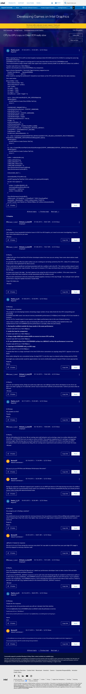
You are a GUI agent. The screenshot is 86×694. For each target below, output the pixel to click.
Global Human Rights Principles (26, 687)
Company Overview (20, 670)
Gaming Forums (18, 30)
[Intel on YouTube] (27, 676)
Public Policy (17, 672)
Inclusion (74, 670)
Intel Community (8, 30)
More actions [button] (74, 40)
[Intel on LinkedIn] (22, 676)
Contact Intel (31, 670)
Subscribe (76, 35)
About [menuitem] (17, 7)
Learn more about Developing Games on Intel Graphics (43, 27)
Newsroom (39, 670)
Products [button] (12, 3)
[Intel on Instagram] (31, 676)
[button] (79, 50)
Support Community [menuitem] (6, 7)
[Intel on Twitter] (18, 676)
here (52, 656)
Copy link (65, 240)
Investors (46, 670)
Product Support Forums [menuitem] (47, 7)
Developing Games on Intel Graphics (33, 30)
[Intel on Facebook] (14, 676)
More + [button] (39, 3)
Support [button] (21, 3)
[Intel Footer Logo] (6, 679)
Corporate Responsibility (63, 670)
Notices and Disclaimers (19, 685)
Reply (75, 205)
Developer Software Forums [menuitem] (29, 7)
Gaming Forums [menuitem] (62, 7)
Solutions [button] (30, 3)
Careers (52, 670)
